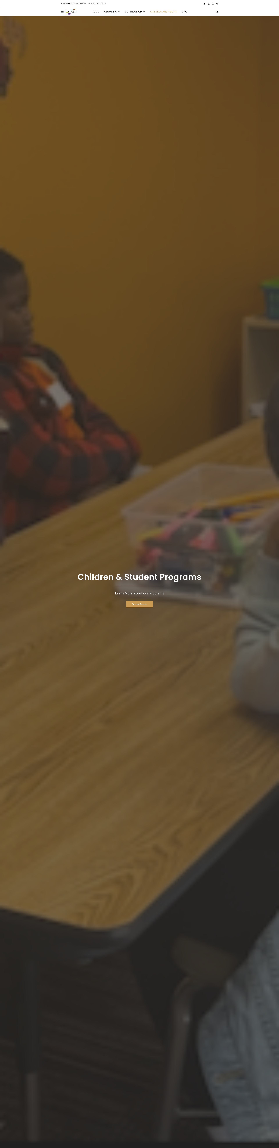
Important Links (97, 3)
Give (184, 11)
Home (95, 11)
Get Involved (133, 11)
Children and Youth (163, 11)
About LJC (110, 11)
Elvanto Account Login (73, 3)
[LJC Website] (71, 12)
